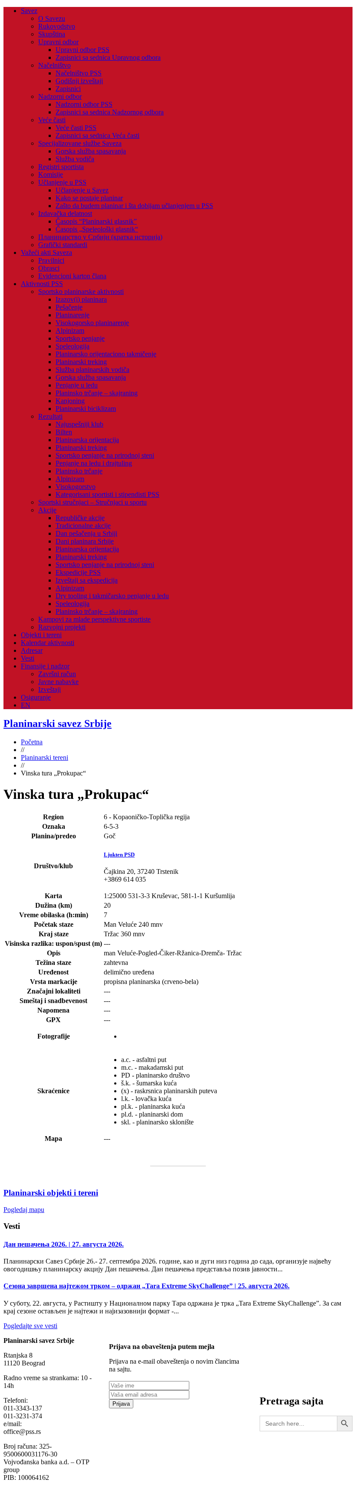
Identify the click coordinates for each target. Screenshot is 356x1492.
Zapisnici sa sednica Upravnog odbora (108, 57)
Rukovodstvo (56, 26)
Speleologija (72, 346)
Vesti (27, 658)
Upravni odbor (58, 42)
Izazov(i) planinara (81, 299)
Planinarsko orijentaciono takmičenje (106, 354)
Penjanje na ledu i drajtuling (94, 463)
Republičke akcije (80, 517)
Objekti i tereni (41, 634)
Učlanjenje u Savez (82, 190)
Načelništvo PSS (79, 73)
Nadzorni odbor (60, 96)
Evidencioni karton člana (72, 276)
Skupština (51, 34)
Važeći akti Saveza (46, 252)
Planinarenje (72, 315)
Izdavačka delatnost (65, 213)
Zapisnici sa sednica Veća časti (97, 135)
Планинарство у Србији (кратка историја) (100, 237)
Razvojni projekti (62, 627)
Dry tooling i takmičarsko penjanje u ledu (112, 595)
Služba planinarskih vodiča (92, 369)
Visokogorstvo (76, 486)
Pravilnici (51, 260)
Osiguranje (36, 697)
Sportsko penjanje (80, 338)
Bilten (64, 432)
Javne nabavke (58, 681)
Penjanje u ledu (77, 385)
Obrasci (48, 268)
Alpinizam (70, 330)
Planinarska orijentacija (87, 439)
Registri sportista (61, 166)
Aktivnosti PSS (42, 283)
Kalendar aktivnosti (47, 642)
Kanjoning (70, 400)
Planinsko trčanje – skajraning (97, 393)
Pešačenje (69, 307)
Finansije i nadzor (45, 666)
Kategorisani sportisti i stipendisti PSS (107, 494)
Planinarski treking (81, 361)
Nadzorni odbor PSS (84, 104)
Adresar (32, 650)
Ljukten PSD (119, 854)
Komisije (50, 174)
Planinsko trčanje (79, 471)
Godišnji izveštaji (79, 81)
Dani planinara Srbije (85, 541)
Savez (29, 10)
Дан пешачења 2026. (63, 1244)
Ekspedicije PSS (78, 572)
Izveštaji (49, 689)
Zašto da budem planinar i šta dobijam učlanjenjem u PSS (134, 205)
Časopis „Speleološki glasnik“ (97, 229)
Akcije (47, 510)
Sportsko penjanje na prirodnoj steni (105, 455)
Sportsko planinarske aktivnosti (81, 291)
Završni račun (57, 674)
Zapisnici (68, 88)
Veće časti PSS (76, 127)
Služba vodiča (75, 159)
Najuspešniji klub (79, 424)
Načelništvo (54, 65)
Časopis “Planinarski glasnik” (96, 221)
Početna (32, 742)
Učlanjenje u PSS (62, 182)
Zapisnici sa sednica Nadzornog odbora (110, 112)
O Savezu (51, 18)
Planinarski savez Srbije (57, 723)
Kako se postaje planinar (89, 198)
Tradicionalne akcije (83, 525)
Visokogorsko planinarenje (92, 322)
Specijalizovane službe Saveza (80, 143)
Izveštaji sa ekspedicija (87, 580)
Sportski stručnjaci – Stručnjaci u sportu (92, 502)
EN (25, 705)
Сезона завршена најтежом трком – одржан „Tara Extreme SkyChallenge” (146, 1286)
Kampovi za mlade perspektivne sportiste (94, 619)
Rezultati (50, 416)
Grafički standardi (62, 244)
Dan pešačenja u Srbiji (86, 533)
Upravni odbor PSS (82, 49)
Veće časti (52, 120)
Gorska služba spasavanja (91, 151)
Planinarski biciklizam (86, 408)
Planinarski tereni (44, 757)
